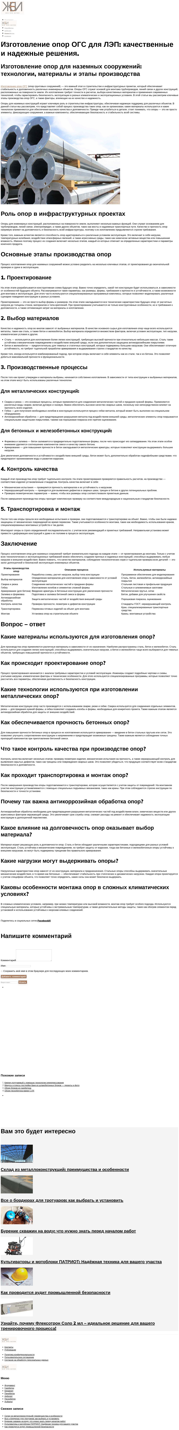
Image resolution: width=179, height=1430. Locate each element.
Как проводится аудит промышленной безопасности (55, 1292)
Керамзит (8, 1390)
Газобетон (9, 1388)
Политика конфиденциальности (19, 1354)
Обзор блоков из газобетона (17, 1088)
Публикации (10, 1349)
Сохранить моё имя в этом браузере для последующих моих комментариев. (45, 970)
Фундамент (9, 1385)
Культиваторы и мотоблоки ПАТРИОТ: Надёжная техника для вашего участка (81, 1261)
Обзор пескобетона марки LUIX (19, 1090)
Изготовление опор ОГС (14, 86)
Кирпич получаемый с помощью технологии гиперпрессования (34, 1082)
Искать (22, 982)
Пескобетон (9, 33)
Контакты (8, 1347)
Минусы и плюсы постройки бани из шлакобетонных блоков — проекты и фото (41, 1085)
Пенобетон (9, 1393)
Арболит (8, 1396)
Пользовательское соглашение (19, 1357)
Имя (3, 965)
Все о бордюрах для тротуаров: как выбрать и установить (62, 1200)
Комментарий (8, 960)
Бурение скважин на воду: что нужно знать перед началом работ (68, 1230)
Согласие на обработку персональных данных (26, 1360)
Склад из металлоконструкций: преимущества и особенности (65, 1169)
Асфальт (7, 36)
